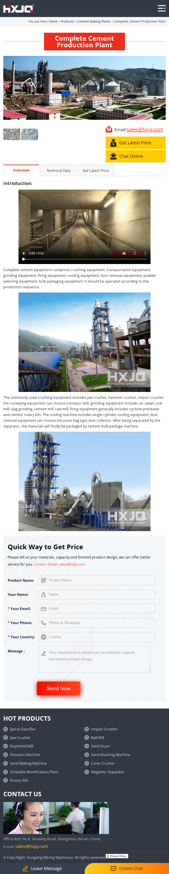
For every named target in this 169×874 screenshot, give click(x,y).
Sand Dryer (100, 746)
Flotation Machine (25, 754)
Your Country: (21, 637)
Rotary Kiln (19, 780)
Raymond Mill (21, 746)
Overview (21, 170)
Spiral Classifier (23, 729)
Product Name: (21, 580)
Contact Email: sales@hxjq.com (59, 564)
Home (53, 21)
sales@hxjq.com (145, 129)
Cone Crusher (103, 763)
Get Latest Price (96, 170)
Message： (17, 651)
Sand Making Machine (28, 763)
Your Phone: (20, 622)
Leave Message (46, 868)
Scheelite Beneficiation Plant (34, 771)
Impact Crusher (104, 729)
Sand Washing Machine (110, 754)
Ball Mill (97, 737)
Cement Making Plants (93, 21)
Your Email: (19, 608)
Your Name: (18, 594)
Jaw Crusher (20, 737)
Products (67, 21)
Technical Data (59, 170)
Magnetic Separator (108, 771)
